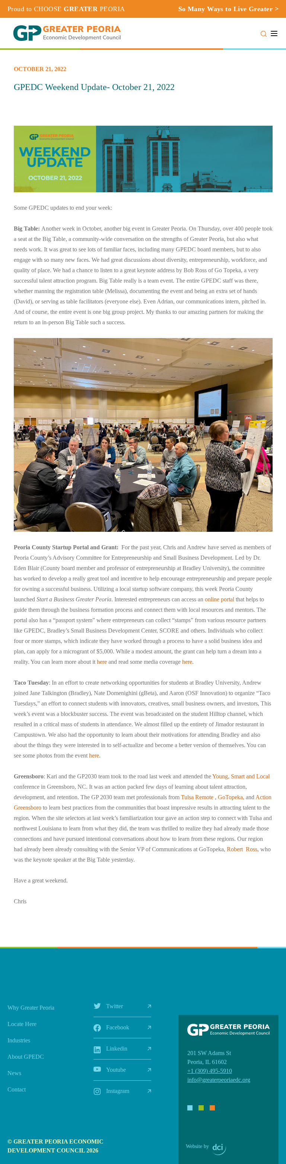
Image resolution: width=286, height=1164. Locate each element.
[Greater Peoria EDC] (67, 33)
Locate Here (21, 1024)
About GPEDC (25, 1057)
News (14, 1073)
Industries (18, 1040)
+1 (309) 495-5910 (209, 1071)
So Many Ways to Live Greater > (228, 9)
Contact (16, 1089)
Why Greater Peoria (30, 1007)
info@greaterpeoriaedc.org (218, 1080)
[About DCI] (219, 1149)
